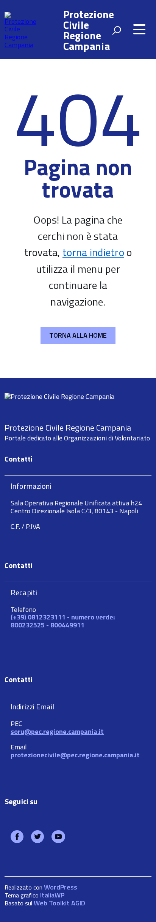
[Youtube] (58, 837)
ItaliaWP (52, 895)
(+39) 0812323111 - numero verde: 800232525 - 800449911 (63, 621)
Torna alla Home (78, 335)
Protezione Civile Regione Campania (88, 30)
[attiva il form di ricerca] (116, 30)
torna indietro (93, 252)
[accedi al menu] (139, 29)
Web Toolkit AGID (59, 903)
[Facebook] (17, 837)
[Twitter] (37, 837)
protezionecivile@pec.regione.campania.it (75, 755)
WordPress (60, 887)
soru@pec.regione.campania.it (57, 731)
